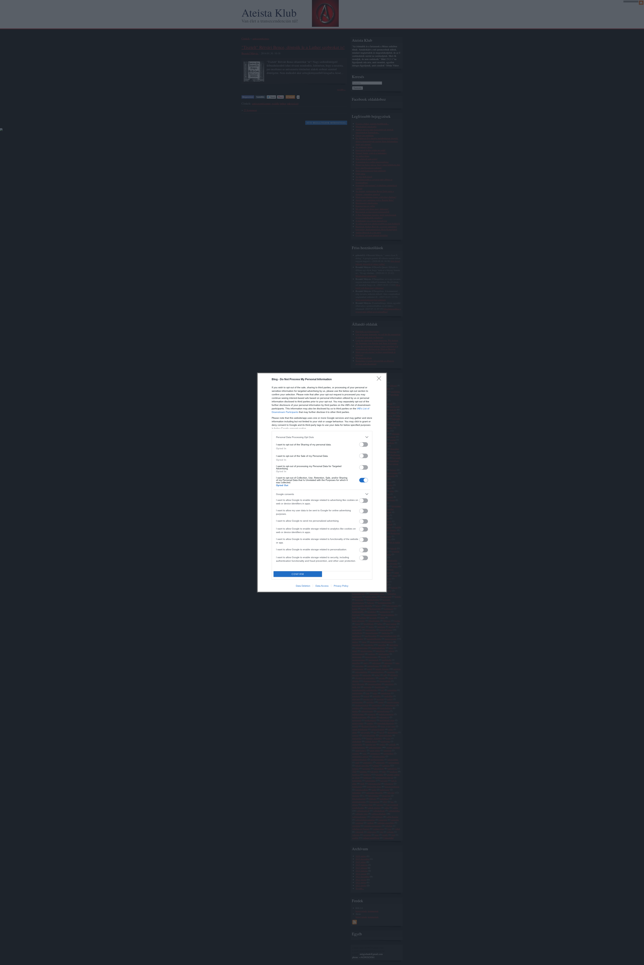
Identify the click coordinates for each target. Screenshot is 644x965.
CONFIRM (298, 574)
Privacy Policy (341, 585)
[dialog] (322, 482)
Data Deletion (303, 585)
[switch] (363, 444)
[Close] (380, 379)
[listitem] (322, 437)
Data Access (322, 585)
